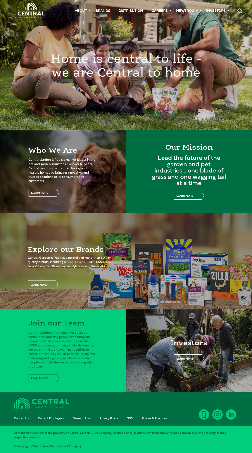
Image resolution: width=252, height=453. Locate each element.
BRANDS (103, 10)
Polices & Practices (154, 418)
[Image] (31, 10)
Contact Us (21, 418)
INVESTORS (216, 10)
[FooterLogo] (41, 404)
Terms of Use (81, 418)
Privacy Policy (109, 418)
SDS (130, 418)
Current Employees (51, 418)
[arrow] (238, 436)
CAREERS (160, 10)
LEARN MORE (39, 193)
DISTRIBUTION (131, 10)
